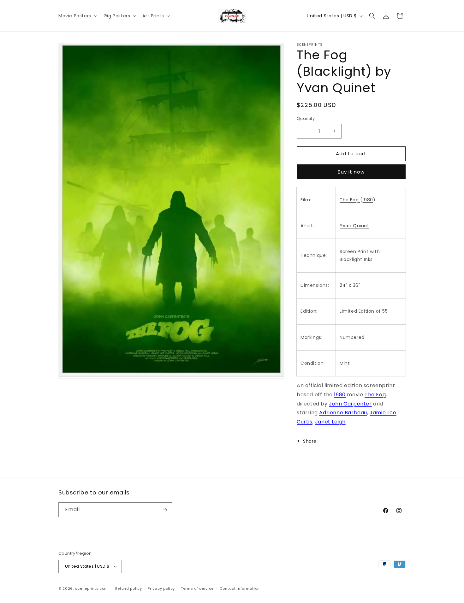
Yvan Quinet (354, 225)
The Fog (350, 200)
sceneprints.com (91, 588)
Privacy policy (161, 588)
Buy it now (351, 171)
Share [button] (310, 441)
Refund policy (128, 588)
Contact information (240, 588)
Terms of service (197, 588)
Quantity (306, 118)
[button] (77, 15)
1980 (367, 200)
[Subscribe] (165, 509)
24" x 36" (350, 285)
